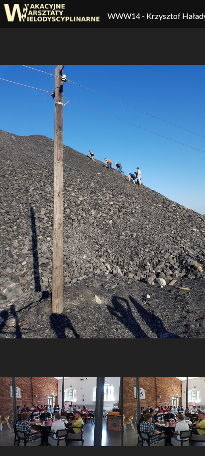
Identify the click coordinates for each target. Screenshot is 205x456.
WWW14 (124, 15)
